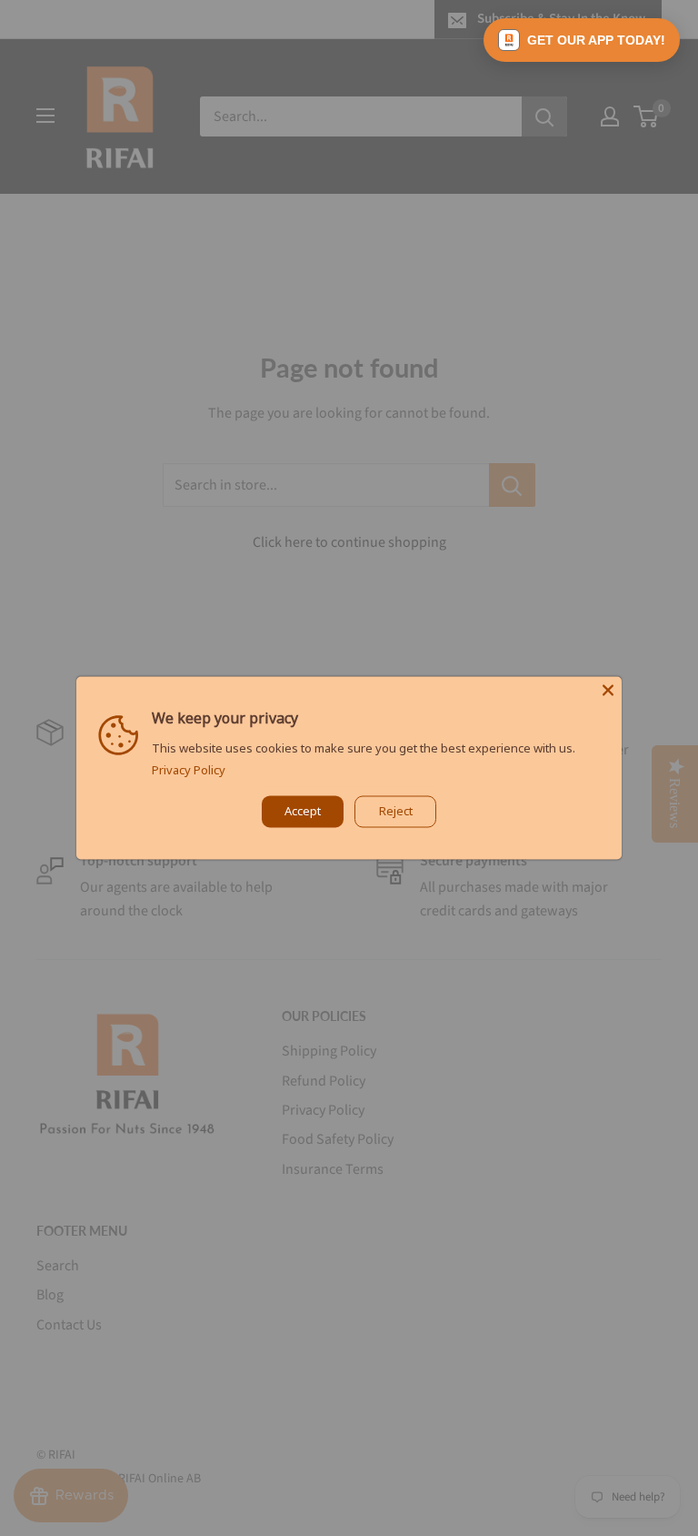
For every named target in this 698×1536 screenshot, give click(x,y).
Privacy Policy (188, 771)
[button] (582, 40)
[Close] (608, 690)
